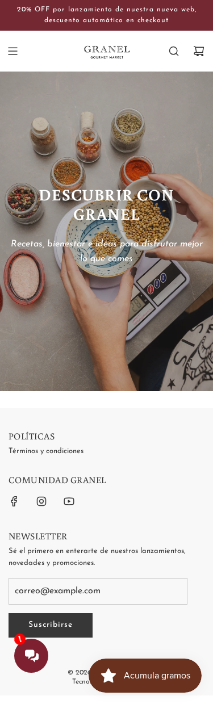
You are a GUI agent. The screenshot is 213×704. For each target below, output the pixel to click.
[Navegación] (12, 51)
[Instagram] (41, 501)
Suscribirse (50, 625)
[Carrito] (198, 51)
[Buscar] (173, 51)
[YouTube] (68, 501)
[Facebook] (14, 501)
